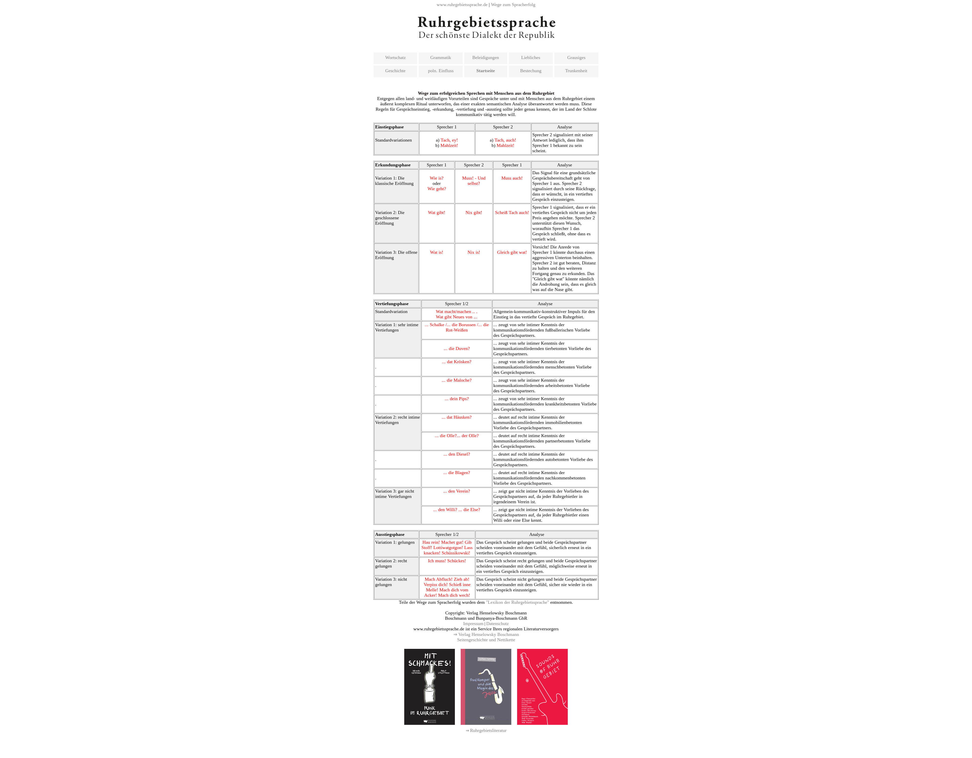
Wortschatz (395, 57)
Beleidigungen (485, 57)
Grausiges (576, 57)
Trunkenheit (576, 70)
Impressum (473, 623)
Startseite (485, 70)
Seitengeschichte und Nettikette (486, 639)
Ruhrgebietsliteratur (488, 730)
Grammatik (440, 57)
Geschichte (395, 70)
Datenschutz (497, 623)
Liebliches (530, 57)
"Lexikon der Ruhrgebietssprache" (517, 602)
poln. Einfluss (441, 70)
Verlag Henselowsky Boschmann (488, 634)
